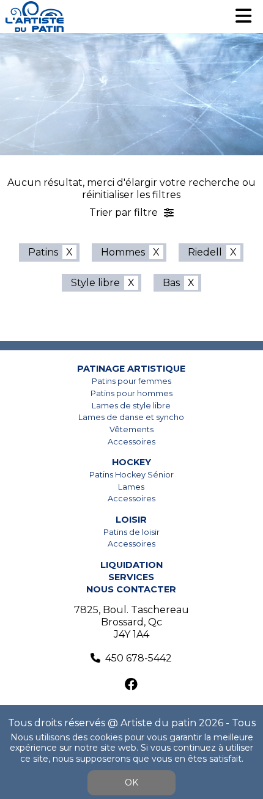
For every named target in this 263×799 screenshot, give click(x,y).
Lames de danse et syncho (131, 417)
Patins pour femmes (131, 381)
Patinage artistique (131, 368)
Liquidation (131, 564)
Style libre (95, 283)
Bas (171, 283)
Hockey (131, 462)
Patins (43, 252)
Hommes (123, 252)
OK (131, 782)
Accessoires (131, 441)
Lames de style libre (131, 405)
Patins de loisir (131, 532)
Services (131, 577)
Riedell (205, 252)
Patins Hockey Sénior (131, 474)
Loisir (131, 519)
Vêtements (131, 429)
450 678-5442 (138, 658)
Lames (131, 487)
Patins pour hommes (131, 393)
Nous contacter (131, 589)
